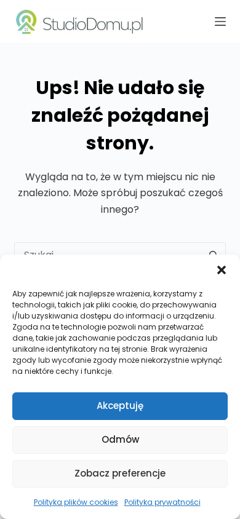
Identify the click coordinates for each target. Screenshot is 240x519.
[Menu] (220, 21)
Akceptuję (120, 405)
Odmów (120, 439)
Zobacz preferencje (120, 473)
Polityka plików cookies (76, 502)
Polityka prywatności (162, 502)
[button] (221, 270)
